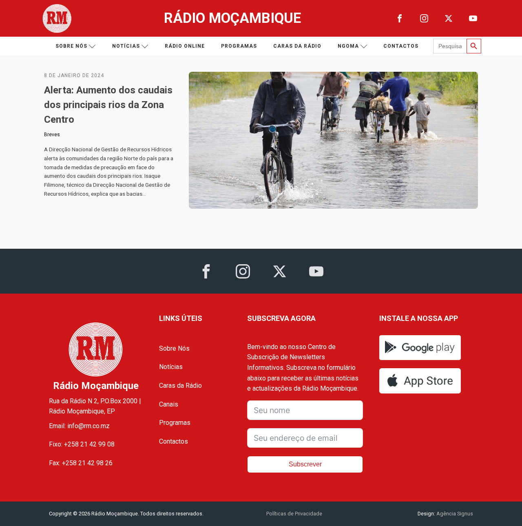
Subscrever (305, 464)
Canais (168, 404)
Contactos (400, 46)
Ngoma (348, 46)
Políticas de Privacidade (294, 514)
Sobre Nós (174, 348)
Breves (52, 134)
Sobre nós (71, 46)
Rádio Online (185, 46)
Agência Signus (454, 514)
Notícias (126, 46)
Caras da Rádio (297, 46)
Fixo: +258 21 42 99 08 (82, 444)
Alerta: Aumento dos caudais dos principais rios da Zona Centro (108, 104)
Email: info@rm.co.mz (79, 426)
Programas (239, 46)
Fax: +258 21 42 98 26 (81, 463)
